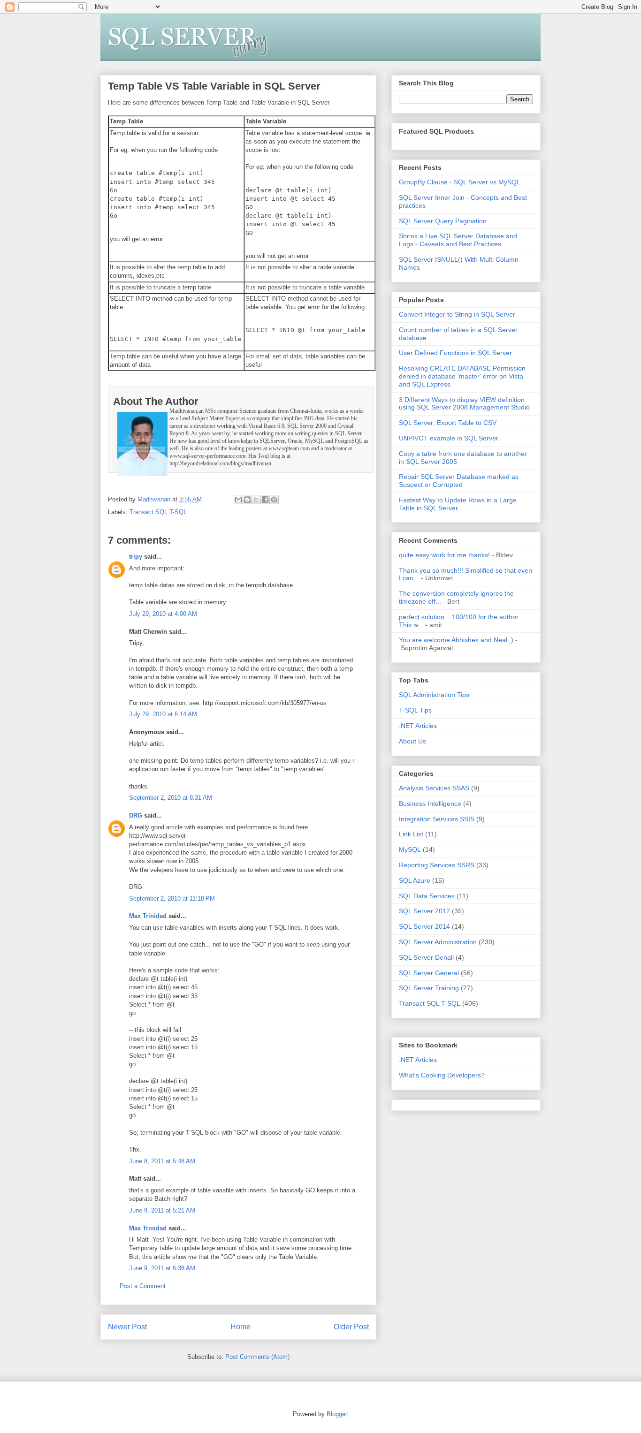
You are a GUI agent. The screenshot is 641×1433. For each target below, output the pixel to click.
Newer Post (127, 1327)
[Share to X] (256, 499)
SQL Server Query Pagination (443, 221)
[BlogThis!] (247, 499)
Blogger (337, 1414)
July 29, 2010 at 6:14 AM (163, 714)
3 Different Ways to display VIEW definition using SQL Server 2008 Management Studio (464, 403)
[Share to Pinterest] (274, 499)
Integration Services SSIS (436, 819)
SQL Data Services (427, 896)
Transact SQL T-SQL (158, 512)
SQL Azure (414, 880)
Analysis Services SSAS (434, 788)
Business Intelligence (430, 803)
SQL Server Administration (438, 942)
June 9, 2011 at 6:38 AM (162, 1268)
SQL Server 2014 (424, 926)
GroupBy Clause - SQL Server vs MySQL (459, 182)
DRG (135, 815)
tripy (135, 556)
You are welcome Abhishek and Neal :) (456, 640)
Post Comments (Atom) (257, 1356)
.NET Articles (418, 725)
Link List (411, 834)
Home (240, 1327)
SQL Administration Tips (434, 694)
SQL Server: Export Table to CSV (447, 422)
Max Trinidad (148, 915)
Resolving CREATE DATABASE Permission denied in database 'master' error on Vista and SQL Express (462, 376)
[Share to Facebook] (265, 499)
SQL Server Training (429, 988)
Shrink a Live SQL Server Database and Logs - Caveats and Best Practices (458, 240)
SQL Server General (429, 973)
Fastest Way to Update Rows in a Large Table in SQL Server (458, 504)
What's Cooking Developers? (442, 1075)
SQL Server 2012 (424, 911)
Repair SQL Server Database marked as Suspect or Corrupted (459, 480)
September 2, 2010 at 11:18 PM (172, 898)
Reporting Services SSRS (436, 865)
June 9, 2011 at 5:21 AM (162, 1210)
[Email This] (238, 499)
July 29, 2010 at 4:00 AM (163, 613)
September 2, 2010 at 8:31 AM (170, 797)
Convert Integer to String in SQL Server (457, 314)
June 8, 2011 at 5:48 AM (162, 1161)
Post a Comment (143, 1285)
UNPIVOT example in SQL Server (448, 438)
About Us (412, 741)
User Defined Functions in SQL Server (455, 352)
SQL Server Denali (426, 957)
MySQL (410, 849)
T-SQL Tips (415, 710)
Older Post (351, 1327)
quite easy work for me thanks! (444, 555)
